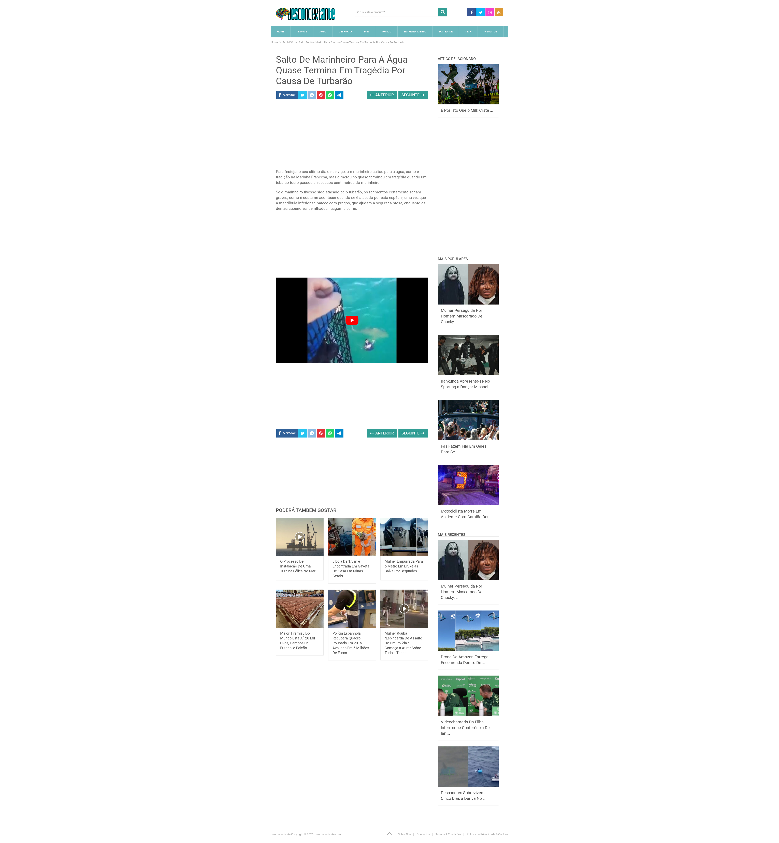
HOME (280, 31)
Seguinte (411, 95)
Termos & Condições (448, 834)
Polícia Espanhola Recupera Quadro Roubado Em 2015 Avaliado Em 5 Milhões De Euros (350, 643)
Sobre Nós (404, 834)
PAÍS (367, 31)
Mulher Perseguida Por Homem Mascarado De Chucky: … (461, 316)
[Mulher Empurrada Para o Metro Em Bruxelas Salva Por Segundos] (404, 537)
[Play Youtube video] (352, 320)
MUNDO (386, 31)
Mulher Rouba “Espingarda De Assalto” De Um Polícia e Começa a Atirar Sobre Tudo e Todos (404, 643)
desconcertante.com (328, 834)
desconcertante (281, 834)
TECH (468, 31)
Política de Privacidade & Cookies (487, 834)
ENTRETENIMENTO (415, 31)
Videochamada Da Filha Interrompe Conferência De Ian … (465, 728)
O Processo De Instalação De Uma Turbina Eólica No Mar (297, 566)
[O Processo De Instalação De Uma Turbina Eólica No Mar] (300, 537)
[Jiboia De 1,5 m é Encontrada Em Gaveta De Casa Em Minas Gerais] (352, 537)
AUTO (323, 31)
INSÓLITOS (490, 31)
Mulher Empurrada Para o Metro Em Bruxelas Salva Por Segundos (404, 566)
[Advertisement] (352, 135)
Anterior (384, 95)
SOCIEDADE (446, 31)
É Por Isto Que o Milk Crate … (467, 110)
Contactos (423, 834)
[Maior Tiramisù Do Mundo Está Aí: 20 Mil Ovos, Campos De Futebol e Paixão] (300, 609)
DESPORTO (345, 31)
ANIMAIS (302, 31)
